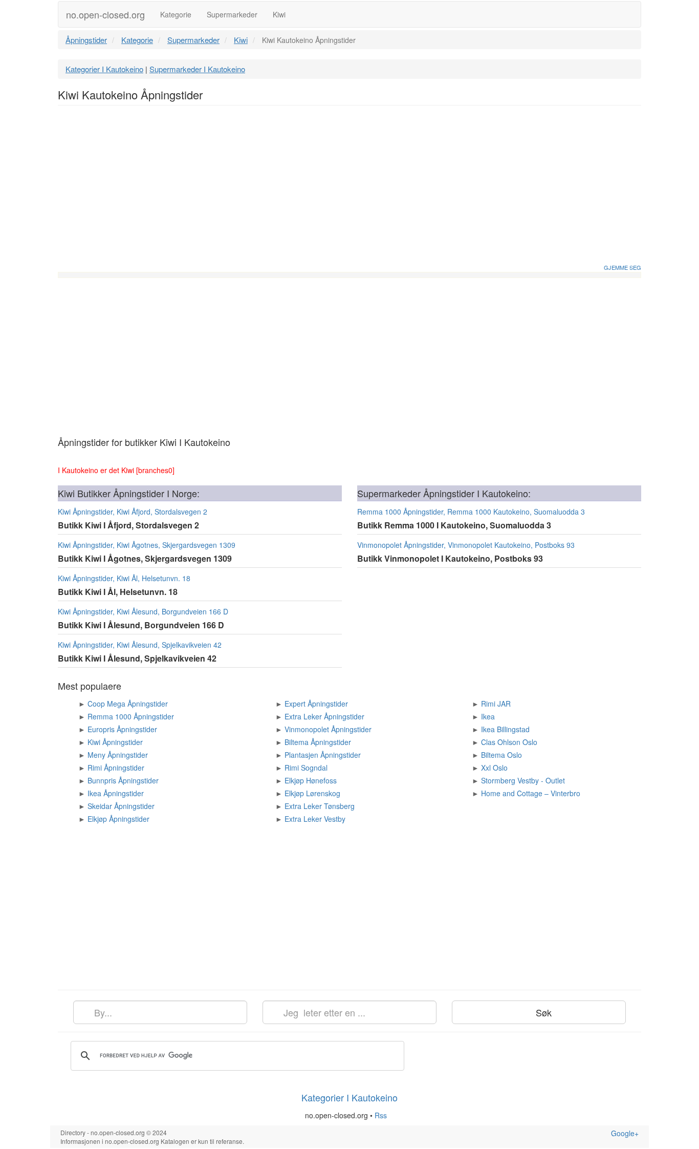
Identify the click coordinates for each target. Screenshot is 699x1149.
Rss (382, 1115)
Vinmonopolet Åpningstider (328, 729)
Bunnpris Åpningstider (123, 780)
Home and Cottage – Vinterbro (530, 793)
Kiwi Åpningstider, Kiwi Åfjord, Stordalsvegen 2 (132, 511)
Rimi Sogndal (306, 767)
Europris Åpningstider (122, 729)
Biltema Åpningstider (318, 742)
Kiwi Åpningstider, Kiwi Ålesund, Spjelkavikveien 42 (140, 645)
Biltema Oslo (501, 755)
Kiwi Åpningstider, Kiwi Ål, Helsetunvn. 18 (124, 578)
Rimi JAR (496, 703)
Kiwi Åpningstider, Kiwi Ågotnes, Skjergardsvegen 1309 (146, 545)
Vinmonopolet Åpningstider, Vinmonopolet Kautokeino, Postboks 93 (466, 545)
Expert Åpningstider (316, 703)
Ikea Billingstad (505, 729)
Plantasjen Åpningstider (323, 755)
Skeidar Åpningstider (121, 806)
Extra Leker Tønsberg (320, 806)
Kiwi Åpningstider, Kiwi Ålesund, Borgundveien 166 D (143, 611)
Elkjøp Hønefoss (311, 780)
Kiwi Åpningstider (115, 742)
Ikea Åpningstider (116, 793)
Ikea (488, 716)
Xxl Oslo (494, 767)
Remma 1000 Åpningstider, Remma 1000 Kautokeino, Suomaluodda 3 (471, 511)
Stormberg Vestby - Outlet (523, 780)
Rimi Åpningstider (116, 767)
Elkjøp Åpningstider (118, 819)
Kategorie (175, 14)
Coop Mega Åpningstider (128, 703)
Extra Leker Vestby (315, 819)
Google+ (625, 1133)
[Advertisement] (349, 187)
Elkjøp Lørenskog (312, 793)
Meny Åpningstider (118, 755)
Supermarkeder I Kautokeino (197, 68)
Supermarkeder (232, 14)
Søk (542, 1012)
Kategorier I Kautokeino (104, 68)
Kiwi (279, 14)
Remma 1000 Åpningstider (131, 716)
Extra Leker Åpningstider (324, 716)
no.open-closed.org (105, 14)
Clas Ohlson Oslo (509, 742)
